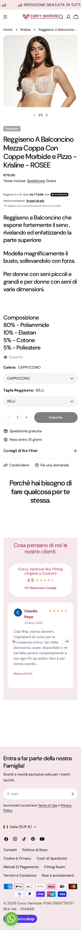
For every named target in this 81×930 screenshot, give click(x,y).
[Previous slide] (14, 641)
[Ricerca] (60, 16)
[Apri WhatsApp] (11, 919)
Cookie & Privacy (17, 858)
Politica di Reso (34, 849)
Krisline (25, 30)
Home (7, 30)
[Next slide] (67, 641)
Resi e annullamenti (58, 875)
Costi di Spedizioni (52, 858)
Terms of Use (47, 805)
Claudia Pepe (30, 614)
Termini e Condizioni (19, 875)
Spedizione (36, 180)
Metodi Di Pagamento (21, 867)
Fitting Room (54, 867)
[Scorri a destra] (46, 115)
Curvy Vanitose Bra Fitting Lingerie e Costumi (40, 571)
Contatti (10, 849)
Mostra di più (23, 674)
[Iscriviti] (72, 794)
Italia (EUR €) (21, 826)
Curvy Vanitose (29, 903)
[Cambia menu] (5, 16)
